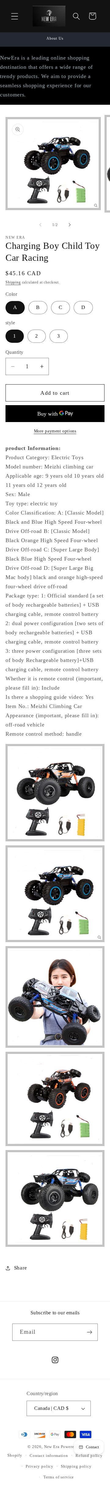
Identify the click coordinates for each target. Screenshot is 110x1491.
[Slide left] (40, 225)
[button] (15, 16)
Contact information (49, 1455)
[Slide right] (69, 225)
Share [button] (20, 1268)
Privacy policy (39, 1466)
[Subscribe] (89, 1332)
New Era (52, 1446)
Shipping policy (76, 1466)
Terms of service (58, 1477)
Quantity (15, 352)
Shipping (13, 282)
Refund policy (89, 1455)
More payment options (55, 431)
